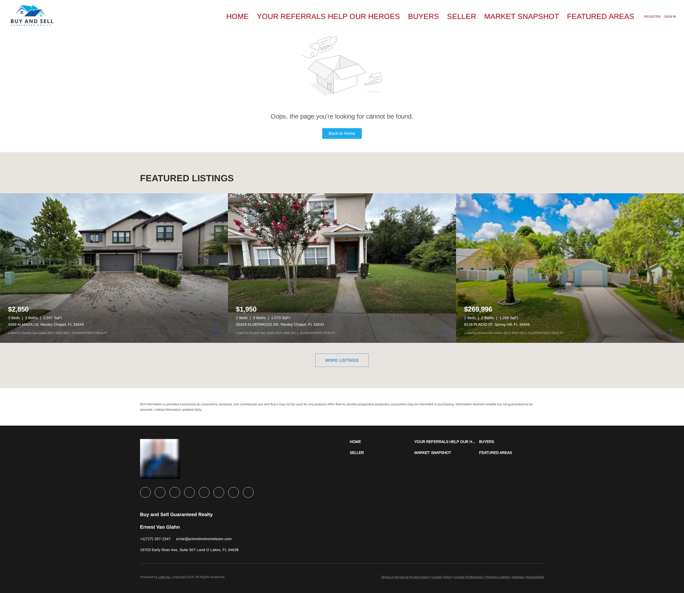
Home (237, 16)
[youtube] (218, 492)
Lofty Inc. (164, 577)
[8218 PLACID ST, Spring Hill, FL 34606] (570, 268)
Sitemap (518, 577)
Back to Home (342, 133)
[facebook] (145, 492)
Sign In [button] (670, 16)
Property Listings (497, 577)
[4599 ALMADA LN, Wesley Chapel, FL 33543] (114, 268)
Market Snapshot (521, 16)
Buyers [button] (423, 16)
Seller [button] (461, 16)
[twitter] (174, 492)
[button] (382, 442)
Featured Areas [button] (600, 16)
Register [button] (652, 16)
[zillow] (189, 492)
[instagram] (204, 492)
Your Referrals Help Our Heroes (328, 16)
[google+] (248, 492)
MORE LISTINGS (342, 360)
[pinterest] (233, 492)
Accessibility (535, 577)
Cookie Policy (442, 577)
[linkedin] (160, 492)
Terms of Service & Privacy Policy (405, 577)
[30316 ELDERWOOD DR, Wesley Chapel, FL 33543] (342, 268)
